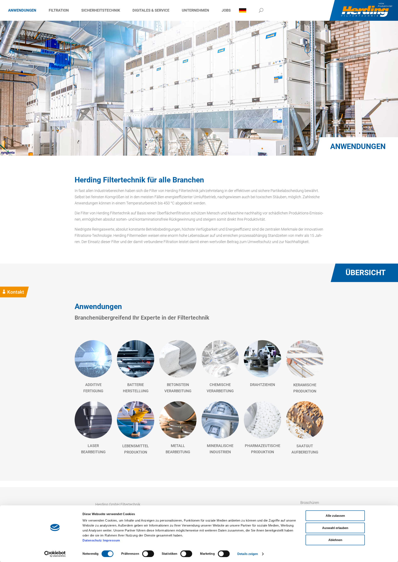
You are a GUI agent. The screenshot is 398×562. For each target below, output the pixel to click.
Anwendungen (22, 10)
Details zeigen (247, 554)
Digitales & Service (150, 10)
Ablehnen (335, 540)
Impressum (111, 540)
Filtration (59, 10)
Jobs (226, 10)
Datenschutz (92, 540)
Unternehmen (195, 10)
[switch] (148, 553)
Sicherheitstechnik (100, 10)
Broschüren (309, 502)
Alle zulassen (335, 515)
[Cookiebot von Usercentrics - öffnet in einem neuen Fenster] (55, 554)
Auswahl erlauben (335, 528)
